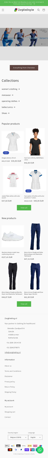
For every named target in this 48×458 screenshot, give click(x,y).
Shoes (4, 113)
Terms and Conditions (13, 371)
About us (8, 366)
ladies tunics (7, 107)
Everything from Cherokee (24, 68)
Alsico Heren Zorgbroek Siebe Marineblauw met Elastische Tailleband (33, 254)
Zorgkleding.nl (20, 454)
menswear (6, 95)
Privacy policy (10, 382)
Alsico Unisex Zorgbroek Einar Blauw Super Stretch (33, 293)
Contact (8, 417)
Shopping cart (10, 412)
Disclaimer (9, 376)
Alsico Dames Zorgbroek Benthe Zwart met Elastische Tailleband (12, 293)
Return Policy (10, 387)
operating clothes (9, 101)
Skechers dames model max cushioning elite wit (10, 253)
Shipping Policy (10, 392)
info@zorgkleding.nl (13, 352)
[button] (2, 10)
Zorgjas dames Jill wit (9, 158)
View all (24, 208)
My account (9, 407)
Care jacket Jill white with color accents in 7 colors (34, 197)
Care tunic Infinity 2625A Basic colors (34, 159)
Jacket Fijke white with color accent (11, 197)
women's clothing (9, 89)
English (33, 437)
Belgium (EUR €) (15, 437)
